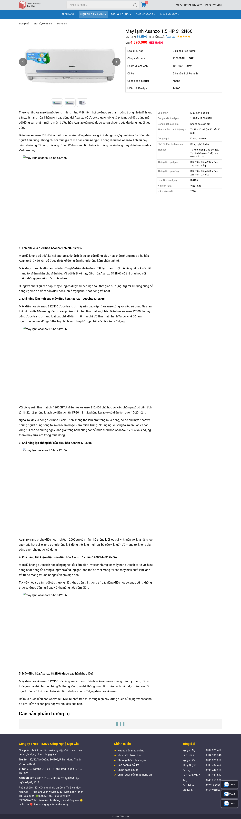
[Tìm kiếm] (135, 5)
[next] (116, 62)
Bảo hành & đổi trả (128, 765)
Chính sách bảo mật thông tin (135, 774)
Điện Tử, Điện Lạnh (43, 23)
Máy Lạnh (62, 23)
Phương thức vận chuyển (132, 760)
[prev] (23, 62)
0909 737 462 (193, 5)
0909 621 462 (213, 5)
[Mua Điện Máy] (29, 5)
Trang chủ (24, 23)
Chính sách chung (128, 769)
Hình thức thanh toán (130, 755)
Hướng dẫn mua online (131, 750)
